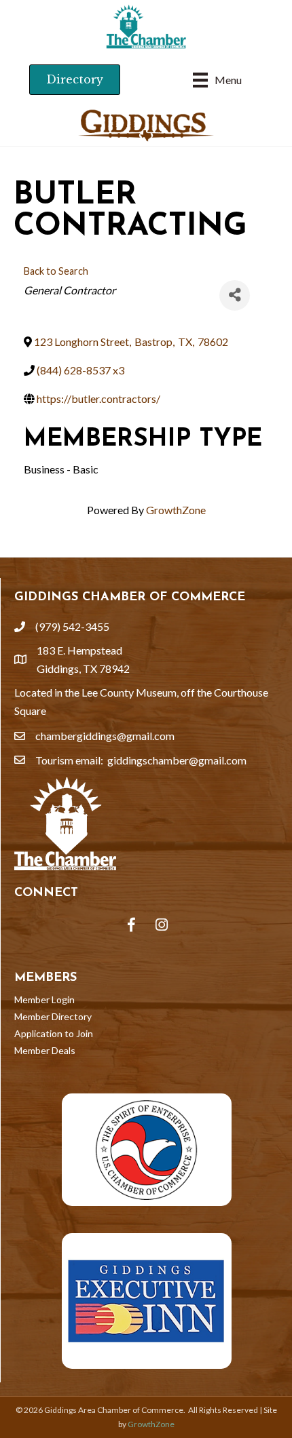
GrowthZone (176, 509)
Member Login (44, 999)
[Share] (234, 295)
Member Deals (44, 1050)
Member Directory (53, 1016)
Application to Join (53, 1033)
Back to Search (56, 271)
